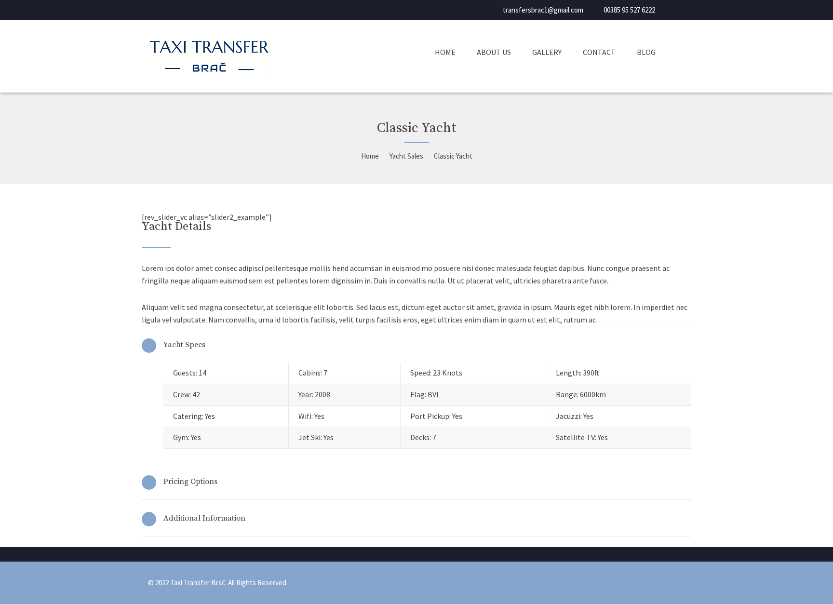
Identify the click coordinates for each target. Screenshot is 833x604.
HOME (445, 52)
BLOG (646, 52)
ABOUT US (494, 52)
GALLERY (547, 52)
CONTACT (599, 52)
